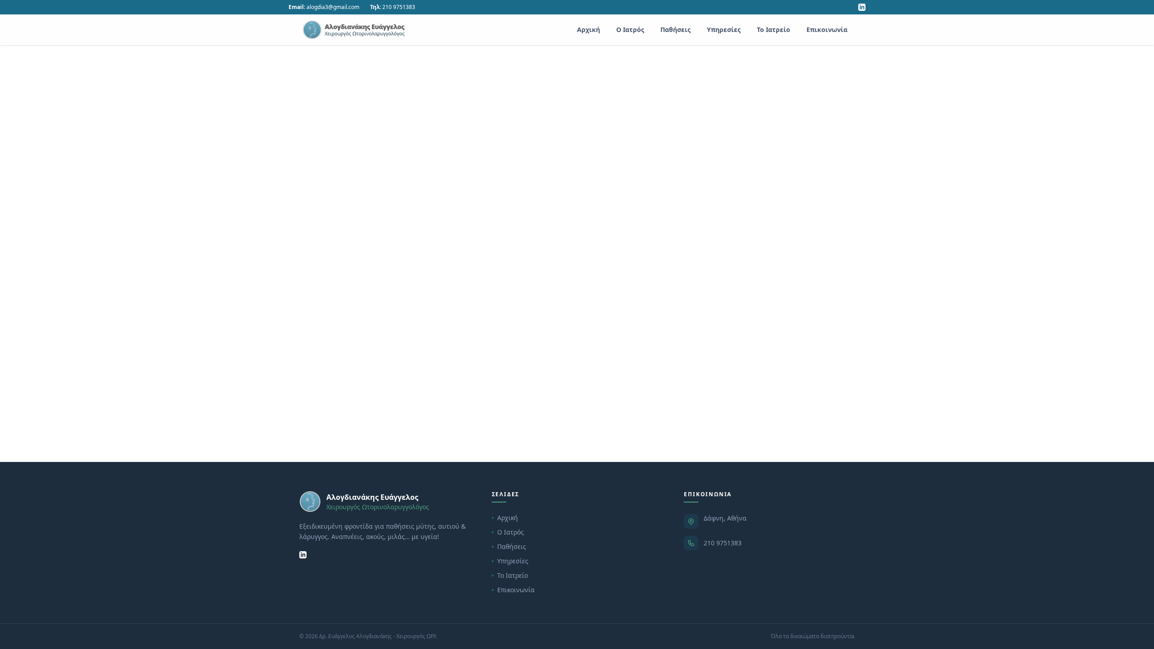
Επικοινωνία (826, 29)
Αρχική (588, 29)
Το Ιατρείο (773, 29)
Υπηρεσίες (724, 29)
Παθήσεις (675, 29)
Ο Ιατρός (630, 29)
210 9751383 (723, 543)
